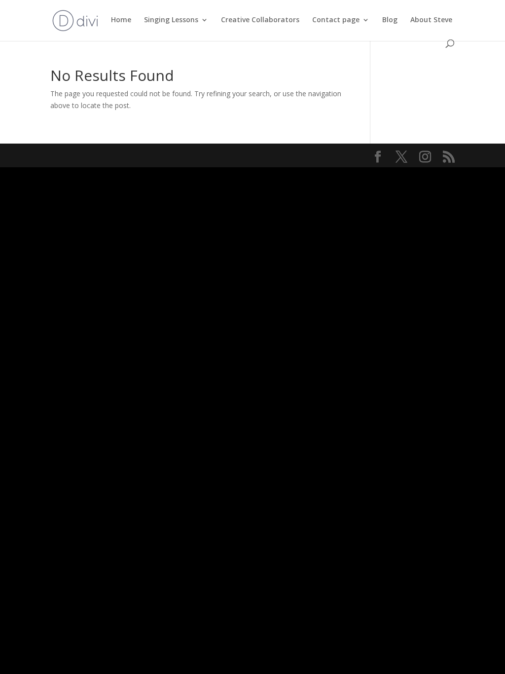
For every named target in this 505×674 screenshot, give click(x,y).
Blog (389, 20)
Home (121, 20)
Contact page (336, 20)
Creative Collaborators (260, 20)
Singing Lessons (171, 20)
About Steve (431, 20)
